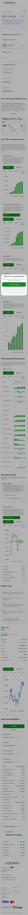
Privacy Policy (22, 292)
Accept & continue (14, 284)
